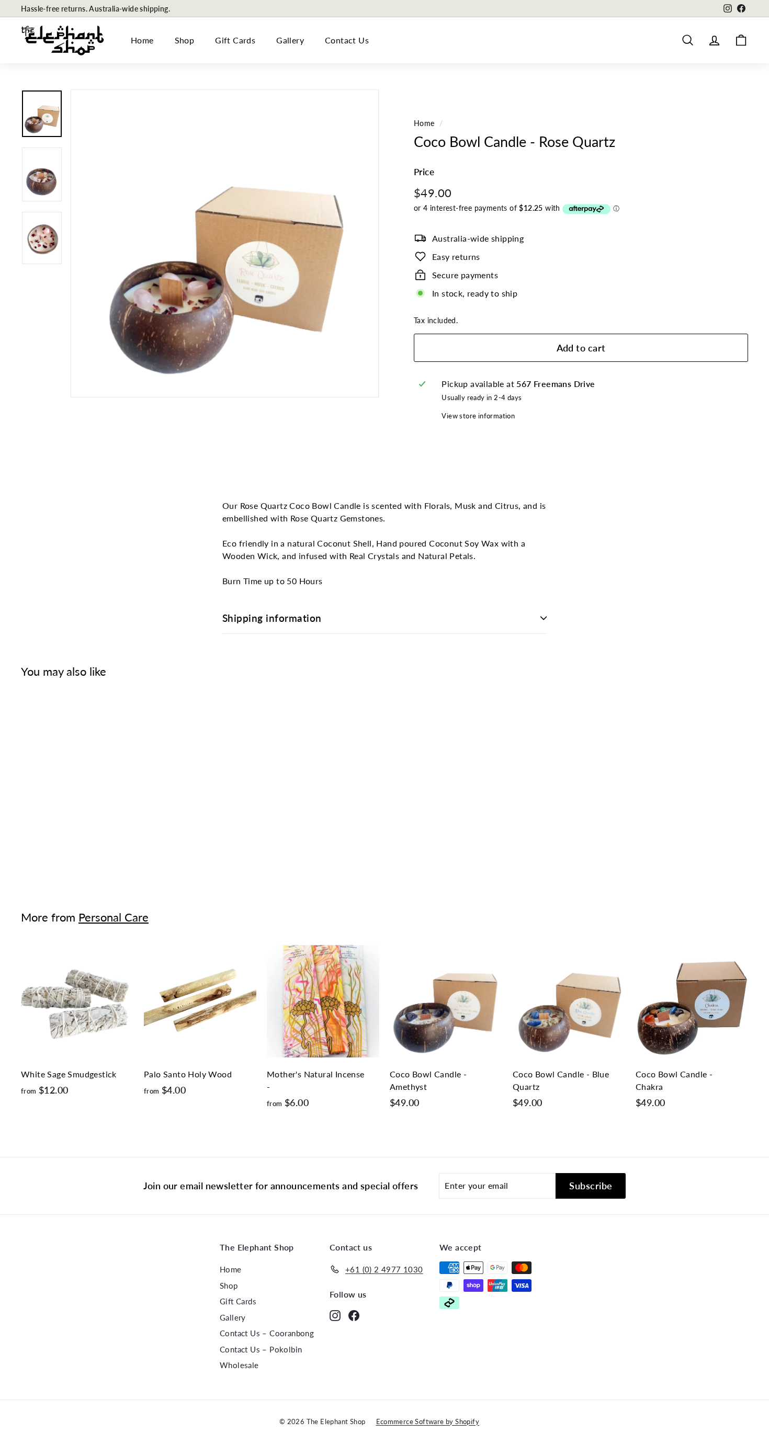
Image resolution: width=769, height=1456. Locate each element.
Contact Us (347, 40)
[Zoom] (224, 243)
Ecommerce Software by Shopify (428, 1421)
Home (142, 40)
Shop (185, 40)
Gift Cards (235, 40)
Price (424, 171)
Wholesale (239, 1365)
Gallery (290, 40)
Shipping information (272, 618)
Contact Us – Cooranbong (267, 1333)
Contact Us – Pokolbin (261, 1349)
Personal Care (113, 917)
